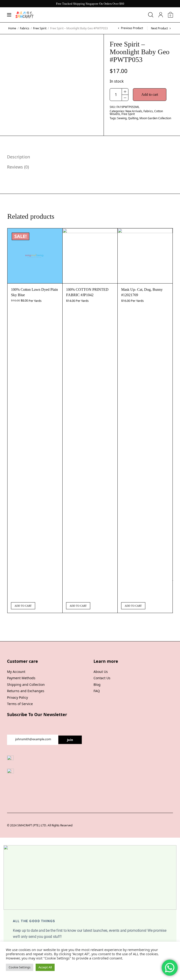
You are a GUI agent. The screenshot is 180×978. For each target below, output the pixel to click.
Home (12, 28)
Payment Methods (21, 678)
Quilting (133, 118)
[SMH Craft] (24, 15)
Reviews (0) (18, 167)
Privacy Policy (17, 697)
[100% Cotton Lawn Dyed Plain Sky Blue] (35, 255)
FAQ (97, 691)
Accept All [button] (45, 967)
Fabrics (24, 28)
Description (18, 157)
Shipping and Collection (26, 684)
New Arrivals (133, 111)
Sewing (122, 118)
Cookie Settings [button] (19, 967)
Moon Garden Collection (155, 118)
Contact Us (102, 678)
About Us (101, 671)
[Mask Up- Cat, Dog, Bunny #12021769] (145, 255)
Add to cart (149, 94)
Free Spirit (39, 28)
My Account (16, 671)
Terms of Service (20, 704)
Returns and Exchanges (25, 691)
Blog (97, 684)
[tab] (86, 157)
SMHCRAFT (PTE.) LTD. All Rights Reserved (44, 825)
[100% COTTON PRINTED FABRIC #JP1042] (90, 255)
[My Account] (160, 15)
